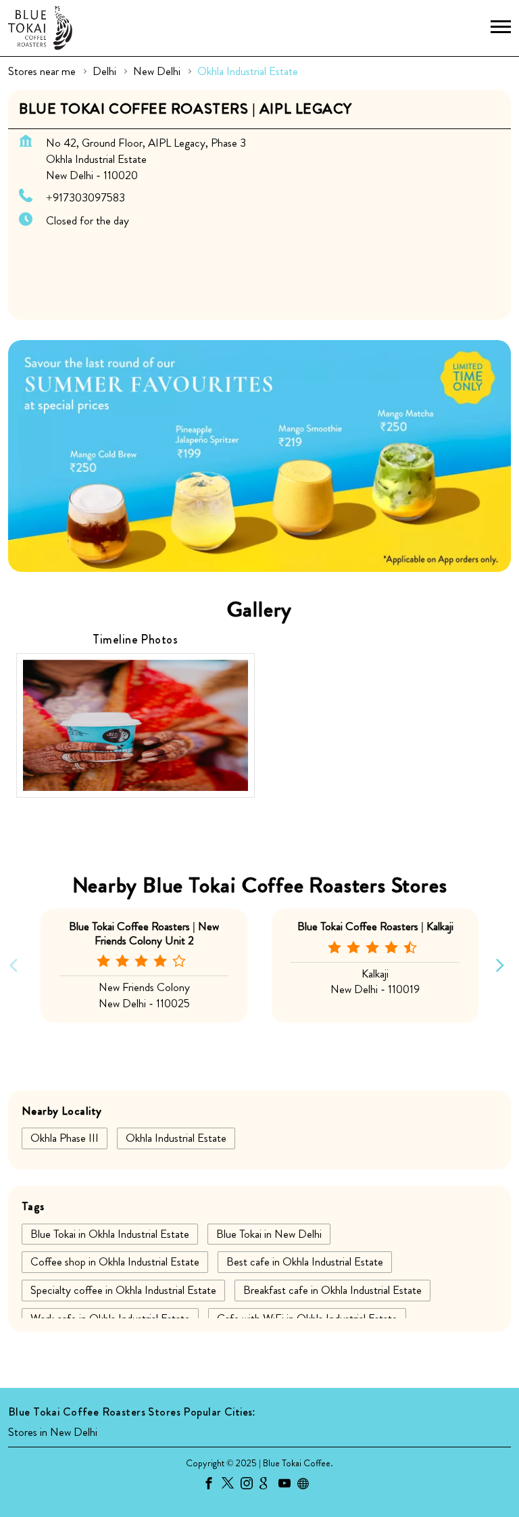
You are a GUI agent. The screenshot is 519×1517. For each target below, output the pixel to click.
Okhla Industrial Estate (176, 1138)
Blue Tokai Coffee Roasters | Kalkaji (375, 926)
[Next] (503, 966)
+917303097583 (85, 197)
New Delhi (156, 71)
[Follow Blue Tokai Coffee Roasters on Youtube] (287, 1485)
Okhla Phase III (64, 1138)
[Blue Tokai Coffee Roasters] (40, 28)
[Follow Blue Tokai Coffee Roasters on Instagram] (250, 1485)
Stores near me (42, 71)
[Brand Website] (306, 1485)
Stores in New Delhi (52, 1432)
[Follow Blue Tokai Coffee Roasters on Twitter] (231, 1485)
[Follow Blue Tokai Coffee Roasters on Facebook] (212, 1485)
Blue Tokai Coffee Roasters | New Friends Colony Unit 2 (144, 933)
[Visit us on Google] (269, 1485)
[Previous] (16, 966)
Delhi (104, 71)
